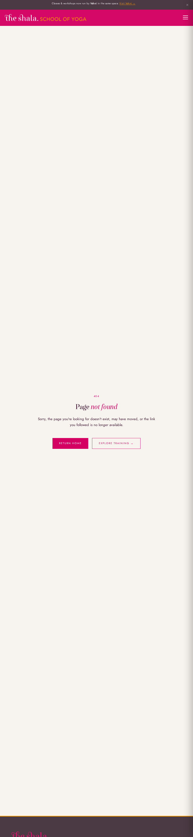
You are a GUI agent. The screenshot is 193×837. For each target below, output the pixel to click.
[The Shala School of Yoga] (45, 17)
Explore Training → (116, 443)
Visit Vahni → (127, 3)
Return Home (70, 443)
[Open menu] (185, 17)
